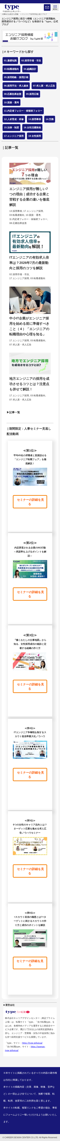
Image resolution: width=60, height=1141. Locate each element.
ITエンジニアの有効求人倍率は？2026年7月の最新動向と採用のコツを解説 (29, 263)
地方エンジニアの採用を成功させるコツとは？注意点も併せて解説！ (29, 384)
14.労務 (50, 119)
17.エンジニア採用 (14, 136)
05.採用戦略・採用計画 (16, 77)
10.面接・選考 (11, 102)
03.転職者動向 (11, 69)
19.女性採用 (34, 136)
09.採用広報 (32, 94)
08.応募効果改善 (12, 94)
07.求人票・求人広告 (44, 85)
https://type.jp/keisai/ (32, 1043)
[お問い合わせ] (47, 7)
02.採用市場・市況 (31, 60)
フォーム (10, 1114)
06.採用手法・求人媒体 (16, 85)
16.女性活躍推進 (32, 127)
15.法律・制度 (11, 127)
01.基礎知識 (10, 60)
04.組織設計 (30, 69)
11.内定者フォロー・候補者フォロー (23, 110)
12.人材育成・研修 (14, 119)
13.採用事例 (34, 119)
